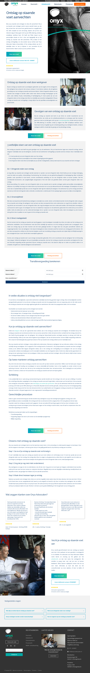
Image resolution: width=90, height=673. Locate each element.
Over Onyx (69, 1)
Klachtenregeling (27, 670)
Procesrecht (70, 4)
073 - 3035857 (72, 648)
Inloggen (83, 1)
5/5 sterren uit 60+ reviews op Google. (15, 70)
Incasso (23, 4)
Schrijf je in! (14, 654)
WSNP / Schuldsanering (32, 645)
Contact (63, 1)
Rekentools (58, 4)
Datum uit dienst (10, 274)
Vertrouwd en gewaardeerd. (13, 68)
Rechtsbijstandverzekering (52, 1)
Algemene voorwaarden (17, 670)
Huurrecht (34, 4)
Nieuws (77, 1)
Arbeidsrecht (46, 4)
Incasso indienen (80, 4)
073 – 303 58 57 (23, 1)
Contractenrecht (30, 640)
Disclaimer (34, 670)
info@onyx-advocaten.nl (75, 651)
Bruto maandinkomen (11, 278)
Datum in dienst (10, 270)
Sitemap (39, 670)
